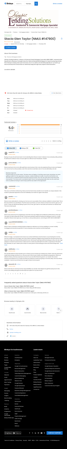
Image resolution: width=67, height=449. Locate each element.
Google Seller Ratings (7, 368)
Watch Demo (37, 362)
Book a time (37, 365)
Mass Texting (7, 382)
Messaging (7, 390)
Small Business (18, 357)
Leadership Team (38, 360)
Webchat (6, 375)
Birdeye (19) (25, 148)
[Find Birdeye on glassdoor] (44, 433)
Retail (16, 423)
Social (5, 377)
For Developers (48, 378)
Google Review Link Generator (52, 371)
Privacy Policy (18, 440)
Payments (7, 384)
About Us (36, 357)
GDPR (29, 440)
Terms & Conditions (9, 440)
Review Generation (19, 371)
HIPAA (33, 440)
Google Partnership (7, 414)
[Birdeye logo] (9, 4)
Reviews (6, 360)
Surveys (6, 393)
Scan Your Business (49, 373)
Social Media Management (21, 395)
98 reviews (17, 41)
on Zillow (17, 152)
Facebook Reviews (19, 388)
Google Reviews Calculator (51, 366)
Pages (5, 365)
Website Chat (18, 380)
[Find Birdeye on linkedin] (35, 433)
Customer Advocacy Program (52, 385)
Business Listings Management (23, 390)
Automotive (18, 401)
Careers (36, 377)
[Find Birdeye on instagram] (38, 433)
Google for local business (21, 366)
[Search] (36, 4)
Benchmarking (8, 398)
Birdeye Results (37, 384)
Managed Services (49, 357)
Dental (16, 404)
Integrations (7, 411)
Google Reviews (19, 383)
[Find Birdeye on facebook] (29, 433)
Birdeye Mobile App (9, 417)
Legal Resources (38, 387)
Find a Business (49, 376)
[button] (5, 274)
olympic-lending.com (15, 332)
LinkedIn (14, 336)
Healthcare (17, 408)
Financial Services (19, 406)
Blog (35, 370)
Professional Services (50, 360)
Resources (36, 367)
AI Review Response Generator (52, 368)
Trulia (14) (37, 148)
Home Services (18, 411)
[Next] (60, 310)
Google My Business (20, 385)
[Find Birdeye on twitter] (32, 433)
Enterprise (17, 360)
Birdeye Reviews (38, 382)
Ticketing (6, 400)
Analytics (6, 409)
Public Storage (18, 418)
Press (35, 372)
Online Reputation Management (23, 373)
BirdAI (5, 406)
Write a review (57, 4)
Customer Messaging (20, 376)
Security (25, 440)
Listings (6, 357)
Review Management (20, 368)
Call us (11, 329)
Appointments (8, 379)
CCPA (37, 440)
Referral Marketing (19, 378)
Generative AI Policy (44, 440)
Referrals (6, 362)
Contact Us (36, 389)
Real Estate (17, 421)
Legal (16, 413)
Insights (6, 395)
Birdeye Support (49, 380)
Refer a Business (49, 383)
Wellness (17, 426)
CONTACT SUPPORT (54, 433)
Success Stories (37, 379)
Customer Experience (20, 393)
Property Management (20, 416)
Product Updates (38, 374)
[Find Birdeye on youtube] (41, 433)
